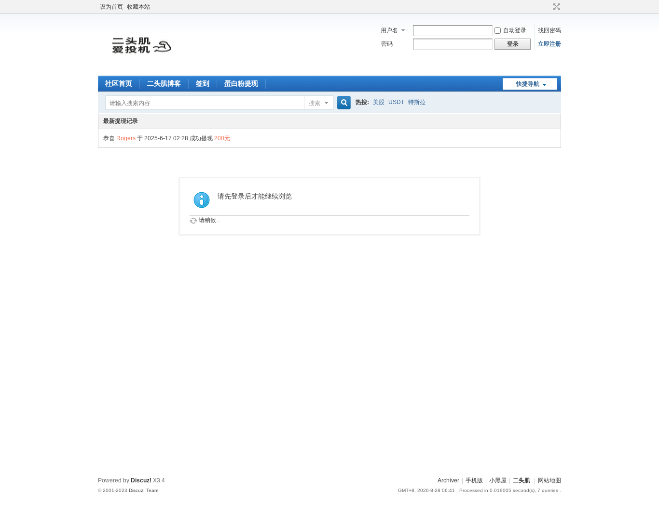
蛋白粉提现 (241, 83)
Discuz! (141, 480)
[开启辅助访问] (547, 6)
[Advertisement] (329, 400)
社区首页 (118, 83)
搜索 (314, 103)
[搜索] (342, 102)
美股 (378, 102)
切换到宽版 (555, 6)
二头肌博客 (164, 83)
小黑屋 (498, 480)
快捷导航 (527, 83)
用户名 (389, 30)
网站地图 (549, 480)
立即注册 (549, 43)
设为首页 (111, 6)
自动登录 (514, 30)
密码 (387, 43)
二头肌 (521, 480)
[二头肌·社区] (141, 70)
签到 (202, 83)
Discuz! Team (143, 490)
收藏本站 (138, 6)
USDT (396, 102)
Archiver (448, 480)
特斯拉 (417, 102)
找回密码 (549, 30)
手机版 (474, 480)
